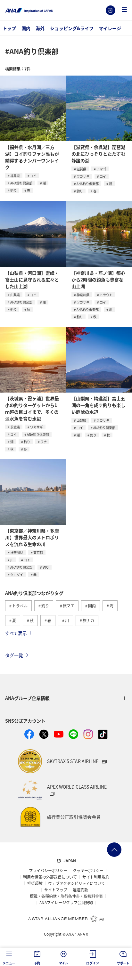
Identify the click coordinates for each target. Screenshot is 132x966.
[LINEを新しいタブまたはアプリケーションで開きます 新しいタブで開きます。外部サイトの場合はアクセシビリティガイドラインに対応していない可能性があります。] (73, 734)
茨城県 (15, 427)
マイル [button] (63, 963)
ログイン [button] (92, 963)
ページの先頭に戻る (114, 849)
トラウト (106, 294)
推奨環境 (35, 883)
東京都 (38, 552)
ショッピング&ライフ (72, 28)
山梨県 (15, 294)
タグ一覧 (14, 655)
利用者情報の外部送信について (50, 877)
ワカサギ (83, 176)
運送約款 (80, 890)
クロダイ (16, 574)
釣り (13, 190)
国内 (25, 28)
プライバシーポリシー (48, 871)
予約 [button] (37, 963)
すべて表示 (16, 633)
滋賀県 (81, 168)
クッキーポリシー (88, 871)
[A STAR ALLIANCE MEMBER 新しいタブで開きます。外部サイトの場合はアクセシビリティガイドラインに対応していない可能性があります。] (66, 918)
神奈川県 (83, 294)
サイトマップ (55, 890)
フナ (43, 441)
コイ (33, 175)
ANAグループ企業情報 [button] (27, 698)
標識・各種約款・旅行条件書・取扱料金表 (66, 896)
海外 (40, 28)
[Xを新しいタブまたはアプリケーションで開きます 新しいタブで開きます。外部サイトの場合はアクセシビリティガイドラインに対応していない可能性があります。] (44, 734)
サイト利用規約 (95, 877)
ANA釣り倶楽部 (21, 183)
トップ (9, 28)
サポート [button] (123, 963)
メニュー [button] (9, 963)
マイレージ (110, 28)
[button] (124, 10)
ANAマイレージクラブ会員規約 (66, 903)
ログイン (110, 10)
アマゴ (101, 168)
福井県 (15, 175)
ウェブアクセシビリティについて (76, 883)
